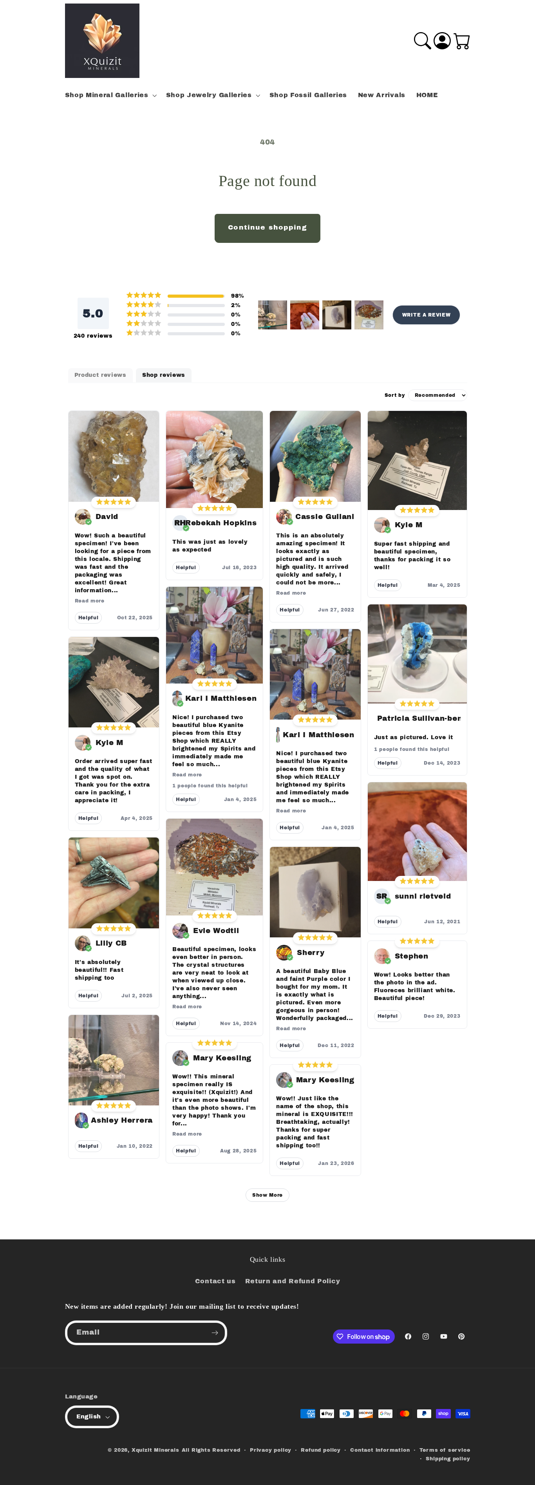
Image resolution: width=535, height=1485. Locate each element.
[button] (110, 95)
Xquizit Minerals (155, 1450)
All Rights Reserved (211, 1450)
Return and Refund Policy (292, 1281)
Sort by (395, 395)
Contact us (215, 1281)
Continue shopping (267, 227)
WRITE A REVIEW (426, 315)
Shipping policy (448, 1458)
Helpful (88, 617)
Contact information (380, 1450)
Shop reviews (163, 375)
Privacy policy (270, 1450)
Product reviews (100, 375)
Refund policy (320, 1450)
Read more (90, 601)
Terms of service (444, 1450)
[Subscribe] (215, 1333)
